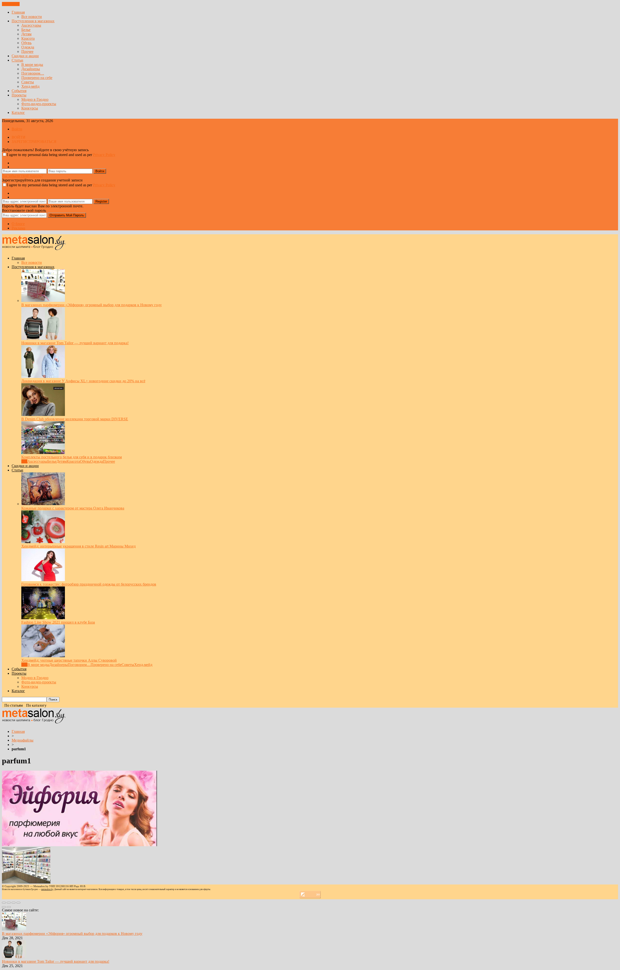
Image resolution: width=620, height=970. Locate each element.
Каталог (18, 112)
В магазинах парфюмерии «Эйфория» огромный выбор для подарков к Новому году (91, 305)
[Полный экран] (14, 902)
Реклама (18, 228)
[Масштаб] (18, 902)
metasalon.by (47, 889)
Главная (18, 12)
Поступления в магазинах (33, 21)
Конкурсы (29, 108)
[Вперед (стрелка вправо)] (9, 907)
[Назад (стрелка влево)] (4, 907)
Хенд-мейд (30, 86)
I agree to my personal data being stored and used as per (61, 155)
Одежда (27, 47)
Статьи (17, 60)
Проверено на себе (36, 78)
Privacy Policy (104, 155)
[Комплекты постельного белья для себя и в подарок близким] (43, 453)
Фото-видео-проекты (38, 104)
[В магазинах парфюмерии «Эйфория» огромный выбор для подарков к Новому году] (43, 300)
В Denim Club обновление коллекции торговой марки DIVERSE (74, 419)
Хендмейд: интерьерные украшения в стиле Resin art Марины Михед (78, 546)
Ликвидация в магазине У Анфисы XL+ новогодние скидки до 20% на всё (83, 381)
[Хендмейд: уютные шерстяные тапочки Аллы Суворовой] (43, 656)
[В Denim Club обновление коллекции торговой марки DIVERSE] (43, 415)
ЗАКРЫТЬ (11, 4)
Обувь (26, 43)
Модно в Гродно (34, 99)
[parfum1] (79, 845)
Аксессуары (31, 25)
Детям (26, 34)
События (19, 91)
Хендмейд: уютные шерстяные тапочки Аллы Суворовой (69, 660)
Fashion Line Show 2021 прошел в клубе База (58, 622)
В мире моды (32, 65)
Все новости (31, 17)
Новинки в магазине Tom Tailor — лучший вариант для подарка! (75, 343)
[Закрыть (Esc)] (4, 902)
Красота (28, 38)
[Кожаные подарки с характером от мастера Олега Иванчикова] (43, 504)
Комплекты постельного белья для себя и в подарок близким (71, 457)
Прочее (27, 51)
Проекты (19, 95)
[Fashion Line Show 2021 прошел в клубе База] (43, 618)
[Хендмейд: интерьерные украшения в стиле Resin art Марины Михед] (43, 542)
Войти (17, 129)
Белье (26, 30)
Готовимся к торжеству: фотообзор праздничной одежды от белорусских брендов (88, 584)
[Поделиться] (9, 902)
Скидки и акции (25, 56)
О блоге (18, 224)
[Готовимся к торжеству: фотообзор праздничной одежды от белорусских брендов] (43, 580)
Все (24, 461)
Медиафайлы (22, 740)
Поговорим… (32, 73)
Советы (27, 82)
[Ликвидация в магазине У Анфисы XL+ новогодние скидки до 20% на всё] (43, 377)
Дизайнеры (30, 69)
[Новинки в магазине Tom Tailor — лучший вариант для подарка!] (43, 338)
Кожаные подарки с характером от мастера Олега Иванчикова (72, 508)
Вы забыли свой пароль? (22, 176)
